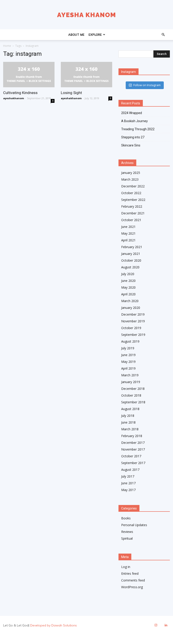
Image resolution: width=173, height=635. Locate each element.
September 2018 (133, 402)
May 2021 (128, 233)
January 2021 (130, 253)
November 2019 (133, 321)
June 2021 (128, 226)
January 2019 (130, 382)
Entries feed (130, 573)
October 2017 (131, 456)
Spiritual (127, 538)
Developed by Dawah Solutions (53, 625)
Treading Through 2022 (138, 129)
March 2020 (130, 301)
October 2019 (131, 328)
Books (126, 518)
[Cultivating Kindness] (29, 74)
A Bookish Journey (134, 121)
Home (7, 46)
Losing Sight (71, 92)
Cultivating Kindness (20, 92)
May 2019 (128, 361)
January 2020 (130, 307)
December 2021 (133, 213)
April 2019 (128, 368)
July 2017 (127, 476)
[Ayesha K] (86, 15)
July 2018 (127, 415)
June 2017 (128, 483)
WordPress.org (132, 587)
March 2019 (130, 375)
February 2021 (131, 247)
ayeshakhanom (13, 98)
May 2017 (128, 490)
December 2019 (133, 314)
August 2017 (130, 469)
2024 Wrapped (131, 113)
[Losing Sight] (86, 74)
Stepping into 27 (132, 137)
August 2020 (130, 267)
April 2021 (128, 240)
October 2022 (131, 193)
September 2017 (133, 463)
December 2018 (133, 388)
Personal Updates (134, 525)
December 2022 (133, 186)
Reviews (127, 532)
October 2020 (131, 260)
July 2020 (127, 274)
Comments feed (133, 580)
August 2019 (130, 341)
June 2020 (128, 280)
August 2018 (130, 409)
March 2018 (130, 429)
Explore (95, 34)
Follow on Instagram (147, 85)
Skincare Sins (130, 145)
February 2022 (131, 206)
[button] (163, 35)
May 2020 (128, 287)
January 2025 (130, 173)
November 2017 (133, 449)
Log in (125, 567)
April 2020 (128, 294)
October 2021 (131, 220)
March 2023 (130, 179)
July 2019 (127, 348)
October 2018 (131, 395)
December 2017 (133, 442)
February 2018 (131, 436)
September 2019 (133, 334)
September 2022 (133, 199)
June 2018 (128, 422)
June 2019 (128, 355)
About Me (76, 34)
